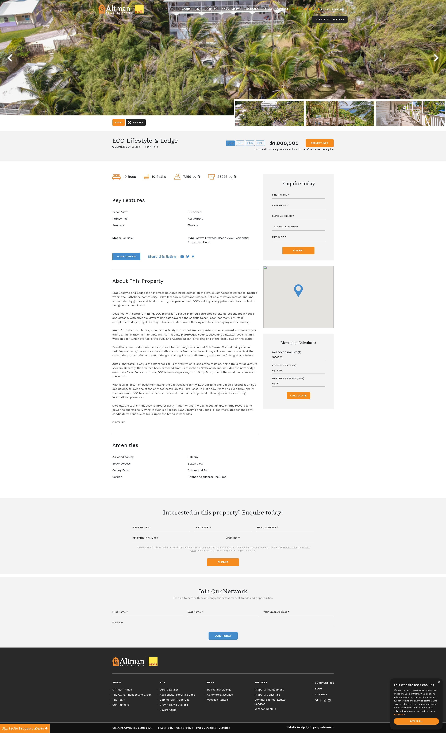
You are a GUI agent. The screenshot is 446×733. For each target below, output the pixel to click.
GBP (240, 143)
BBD (260, 143)
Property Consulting (267, 694)
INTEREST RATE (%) (284, 365)
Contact (282, 9)
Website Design (295, 727)
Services (252, 9)
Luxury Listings (169, 689)
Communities (231, 9)
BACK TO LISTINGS (331, 19)
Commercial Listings (220, 694)
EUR (250, 143)
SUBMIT (223, 562)
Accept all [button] (416, 721)
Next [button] (431, 54)
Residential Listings (219, 689)
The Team (118, 699)
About (186, 9)
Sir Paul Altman (122, 689)
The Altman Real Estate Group (132, 694)
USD (230, 143)
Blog (268, 9)
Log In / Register (332, 9)
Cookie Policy (183, 728)
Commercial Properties (174, 699)
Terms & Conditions (205, 728)
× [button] (438, 682)
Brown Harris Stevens (174, 704)
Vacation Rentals (218, 699)
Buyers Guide (168, 709)
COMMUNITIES (324, 682)
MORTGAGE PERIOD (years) (288, 378)
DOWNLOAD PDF (126, 256)
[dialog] (416, 704)
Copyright (224, 728)
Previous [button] (17, 54)
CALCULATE (298, 395)
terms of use (290, 547)
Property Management (269, 689)
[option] (223, 57)
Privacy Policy (165, 728)
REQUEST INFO (319, 143)
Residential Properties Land (177, 694)
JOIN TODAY (223, 635)
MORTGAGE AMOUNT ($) (286, 352)
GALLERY (137, 122)
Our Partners (120, 704)
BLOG (318, 688)
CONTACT (321, 694)
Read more (399, 714)
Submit (298, 250)
